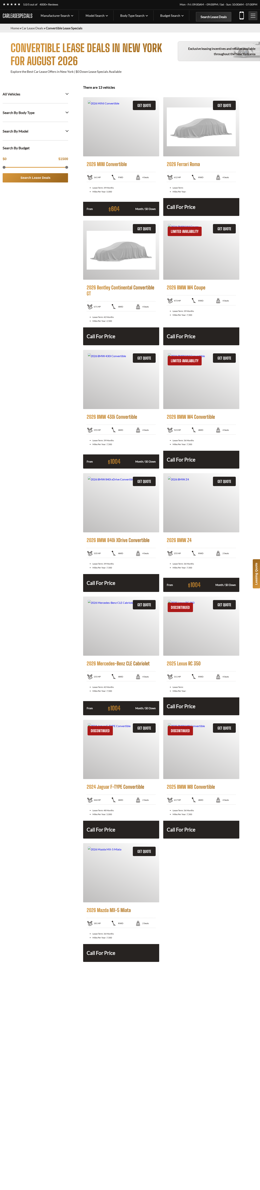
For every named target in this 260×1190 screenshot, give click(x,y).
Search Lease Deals (214, 17)
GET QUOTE (144, 105)
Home (15, 28)
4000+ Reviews (49, 4)
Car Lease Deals (32, 28)
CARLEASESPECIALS (17, 16)
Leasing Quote (256, 574)
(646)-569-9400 (241, 14)
